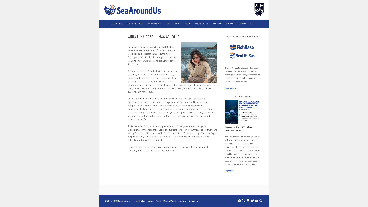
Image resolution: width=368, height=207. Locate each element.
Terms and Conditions (188, 201)
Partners (230, 23)
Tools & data (115, 23)
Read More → (231, 88)
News (167, 23)
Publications (154, 23)
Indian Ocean (201, 23)
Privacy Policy (169, 201)
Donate (242, 23)
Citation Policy (154, 201)
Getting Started (135, 23)
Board (188, 23)
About (253, 23)
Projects (216, 23)
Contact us (140, 201)
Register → (230, 170)
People (177, 23)
